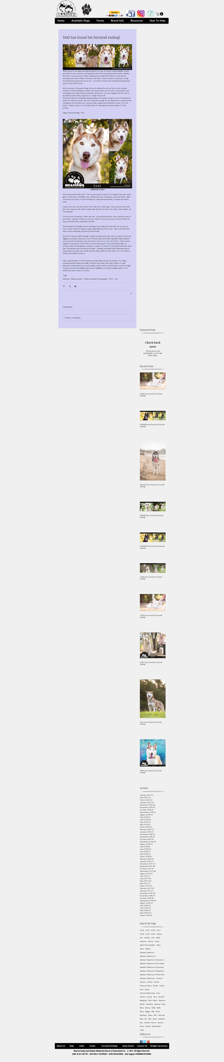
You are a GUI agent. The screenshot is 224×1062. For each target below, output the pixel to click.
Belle (159, 1008)
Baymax (157, 1004)
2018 (142, 934)
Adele (158, 938)
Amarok (159, 978)
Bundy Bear (156, 1026)
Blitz (155, 1015)
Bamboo (162, 1000)
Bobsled (161, 1019)
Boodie (147, 1023)
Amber (150, 982)
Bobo (155, 1019)
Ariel (141, 989)
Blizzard (162, 1015)
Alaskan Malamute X (148, 956)
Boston (160, 1023)
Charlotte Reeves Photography (95, 279)
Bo (146, 1019)
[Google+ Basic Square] (148, 1041)
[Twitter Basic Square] (144, 1041)
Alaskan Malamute (147, 952)
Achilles (147, 938)
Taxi (116, 279)
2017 (158, 930)
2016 (153, 930)
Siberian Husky (76, 279)
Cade (142, 1030)
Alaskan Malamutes (147, 978)
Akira (158, 945)
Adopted (66, 279)
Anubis (155, 986)
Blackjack (143, 1015)
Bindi (158, 1011)
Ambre (156, 982)
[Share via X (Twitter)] (69, 286)
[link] (160, 14)
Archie (161, 986)
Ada (152, 938)
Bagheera (143, 1000)
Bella (153, 1008)
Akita (142, 949)
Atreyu (149, 997)
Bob (149, 1019)
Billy (152, 1011)
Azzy (155, 997)
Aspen (147, 989)
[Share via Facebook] (64, 286)
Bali (150, 1000)
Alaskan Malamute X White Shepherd (153, 975)
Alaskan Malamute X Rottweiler (152, 963)
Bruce (142, 1026)
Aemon (151, 941)
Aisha (157, 941)
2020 (153, 934)
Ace (141, 938)
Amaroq (143, 982)
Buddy (148, 1026)
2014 (142, 930)
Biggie (147, 1011)
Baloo (155, 1000)
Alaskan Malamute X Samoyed (152, 967)
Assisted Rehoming (147, 993)
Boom (153, 1023)
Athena (142, 997)
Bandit (142, 1004)
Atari (158, 993)
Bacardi (161, 997)
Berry (142, 1011)
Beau (142, 1008)
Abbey (159, 934)
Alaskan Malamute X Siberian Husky (153, 971)
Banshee (149, 1004)
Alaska (147, 949)
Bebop (147, 1008)
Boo (141, 1023)
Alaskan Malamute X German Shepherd (153, 960)
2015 (111, 279)
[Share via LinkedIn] (75, 286)
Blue (141, 1019)
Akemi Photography (147, 945)
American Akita (146, 986)
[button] (114, 13)
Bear (164, 1004)
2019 (147, 934)
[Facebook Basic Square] (141, 1041)
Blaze (150, 1015)
